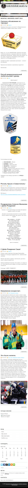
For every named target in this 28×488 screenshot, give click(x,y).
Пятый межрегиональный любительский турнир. (11, 75)
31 (2, 457)
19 (10, 454)
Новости (9, 25)
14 (17, 452)
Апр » (21, 458)
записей (4, 433)
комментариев (5, 435)
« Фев (6, 458)
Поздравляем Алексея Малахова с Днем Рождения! (14, 205)
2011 (7, 474)
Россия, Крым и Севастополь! (13, 184)
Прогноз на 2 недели (5, 416)
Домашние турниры (14, 293)
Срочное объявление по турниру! (11, 22)
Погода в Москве (4, 413)
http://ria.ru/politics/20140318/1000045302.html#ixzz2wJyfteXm (13, 194)
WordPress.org (4, 438)
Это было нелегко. (8, 355)
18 (6, 454)
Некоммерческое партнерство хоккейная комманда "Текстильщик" (16, 484)
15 (21, 452)
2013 (9, 357)
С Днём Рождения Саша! (10, 249)
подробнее (23, 70)
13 (14, 452)
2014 (9, 78)
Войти (2, 431)
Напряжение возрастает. (11, 291)
